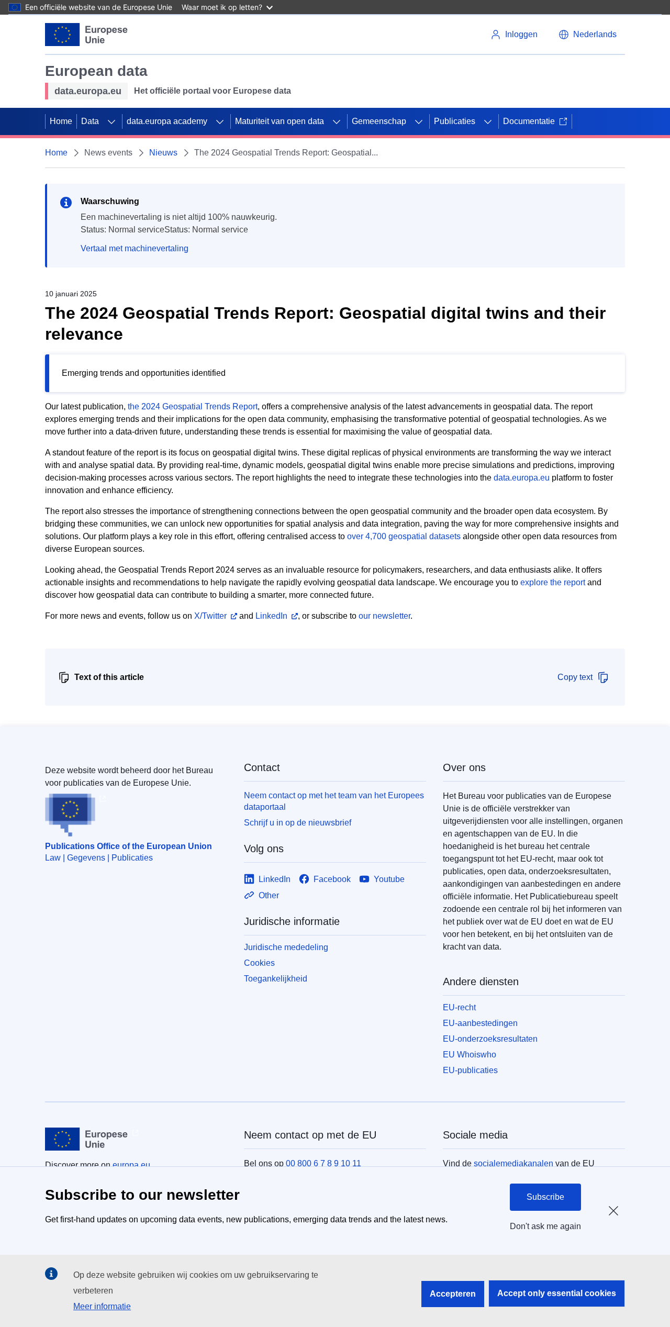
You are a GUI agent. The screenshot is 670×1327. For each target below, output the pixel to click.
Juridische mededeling (286, 947)
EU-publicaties (470, 1070)
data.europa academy (167, 121)
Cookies (259, 962)
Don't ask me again (545, 1226)
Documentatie (529, 121)
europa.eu (131, 1165)
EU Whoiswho (469, 1054)
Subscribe (545, 1196)
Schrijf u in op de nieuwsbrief (297, 822)
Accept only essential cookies (556, 1293)
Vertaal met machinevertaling (134, 248)
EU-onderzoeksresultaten (490, 1038)
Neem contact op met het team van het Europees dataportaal (334, 801)
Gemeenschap (379, 121)
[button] (587, 34)
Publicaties (454, 121)
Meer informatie (102, 1306)
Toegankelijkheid (275, 978)
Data (90, 121)
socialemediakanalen (513, 1163)
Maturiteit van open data (279, 121)
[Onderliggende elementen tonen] (111, 121)
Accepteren (453, 1293)
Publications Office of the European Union (128, 846)
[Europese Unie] (86, 34)
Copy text (575, 677)
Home (61, 121)
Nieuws (163, 152)
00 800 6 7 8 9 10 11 (323, 1163)
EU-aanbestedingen (480, 1023)
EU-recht (459, 1007)
